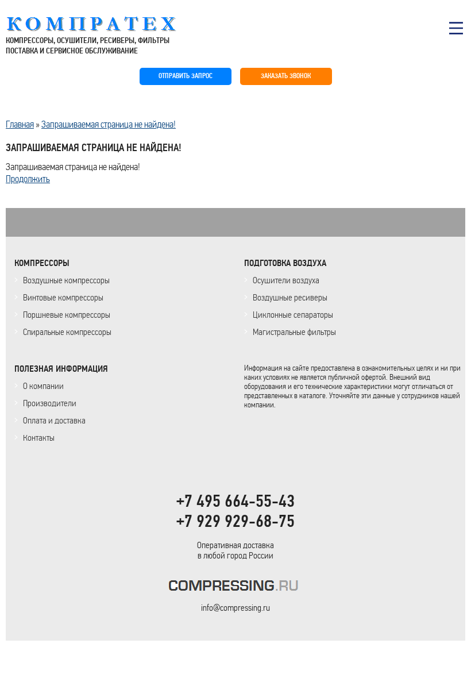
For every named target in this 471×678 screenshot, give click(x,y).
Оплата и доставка (54, 420)
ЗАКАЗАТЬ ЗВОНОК (286, 76)
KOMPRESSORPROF (235, 587)
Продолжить (28, 178)
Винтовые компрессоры (63, 297)
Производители (49, 403)
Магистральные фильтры (294, 331)
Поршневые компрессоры (66, 314)
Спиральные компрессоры (67, 331)
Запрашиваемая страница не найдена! (108, 124)
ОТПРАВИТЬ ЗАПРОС (186, 76)
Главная (20, 124)
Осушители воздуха (286, 280)
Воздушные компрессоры (66, 280)
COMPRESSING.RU (102, 24)
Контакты (39, 437)
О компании (43, 385)
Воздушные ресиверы (290, 297)
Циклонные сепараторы (293, 314)
